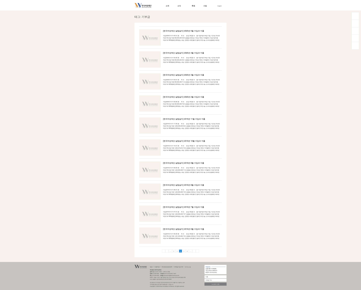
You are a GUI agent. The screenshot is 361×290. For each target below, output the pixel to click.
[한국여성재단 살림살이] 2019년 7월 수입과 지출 (183, 207)
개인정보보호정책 (167, 267)
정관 (151, 267)
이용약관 (157, 267)
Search (225, 6)
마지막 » (197, 251)
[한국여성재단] (143, 5)
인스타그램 (355, 23)
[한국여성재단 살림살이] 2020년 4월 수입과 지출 (183, 52)
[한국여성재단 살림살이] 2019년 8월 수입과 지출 (183, 184)
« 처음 (163, 251)
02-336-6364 (155, 273)
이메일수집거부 (178, 267)
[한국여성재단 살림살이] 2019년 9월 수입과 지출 (183, 162)
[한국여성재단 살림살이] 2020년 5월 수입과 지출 (183, 30)
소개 (167, 6)
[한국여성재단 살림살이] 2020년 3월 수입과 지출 (183, 74)
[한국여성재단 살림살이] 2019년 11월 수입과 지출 (184, 118)
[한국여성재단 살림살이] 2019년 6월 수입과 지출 (183, 229)
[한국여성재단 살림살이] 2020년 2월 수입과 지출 (183, 96)
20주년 (355, 16)
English (220, 6)
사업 (205, 6)
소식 (179, 6)
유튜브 (355, 38)
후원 (193, 6)
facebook (355, 31)
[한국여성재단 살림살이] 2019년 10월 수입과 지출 (184, 140)
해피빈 (355, 45)
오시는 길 (188, 267)
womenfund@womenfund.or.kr (171, 275)
